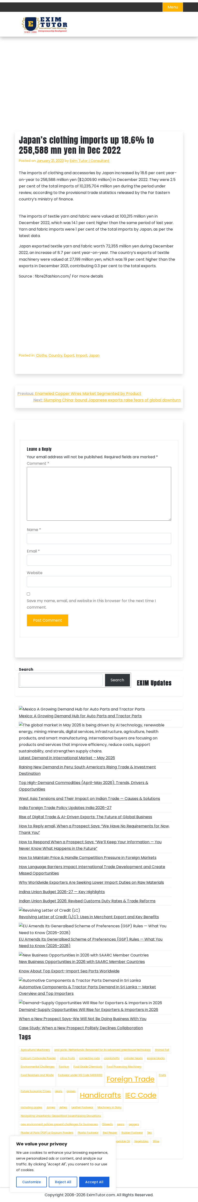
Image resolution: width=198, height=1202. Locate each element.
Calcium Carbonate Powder (38, 1058)
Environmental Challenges (38, 1067)
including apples (31, 1107)
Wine (156, 1141)
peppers (134, 1124)
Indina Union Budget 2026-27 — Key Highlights (62, 892)
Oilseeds (107, 1124)
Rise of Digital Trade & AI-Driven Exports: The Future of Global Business (85, 817)
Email (33, 551)
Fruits (162, 1075)
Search (117, 680)
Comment (38, 463)
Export (69, 355)
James (51, 1107)
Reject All (63, 1182)
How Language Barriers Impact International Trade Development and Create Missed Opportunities (92, 870)
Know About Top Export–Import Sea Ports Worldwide (69, 971)
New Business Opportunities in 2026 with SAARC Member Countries (82, 961)
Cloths (41, 355)
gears (58, 1091)
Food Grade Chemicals (87, 1067)
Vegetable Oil (121, 1141)
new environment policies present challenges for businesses (59, 1124)
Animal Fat (162, 1050)
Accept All (94, 1182)
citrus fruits (67, 1058)
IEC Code (140, 1095)
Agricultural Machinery (35, 1050)
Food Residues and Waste (37, 1075)
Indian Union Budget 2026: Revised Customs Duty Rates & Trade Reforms (87, 901)
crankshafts (112, 1058)
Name (34, 529)
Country (55, 355)
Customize (31, 1182)
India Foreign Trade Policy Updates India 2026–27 (65, 807)
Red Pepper (110, 1133)
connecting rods (89, 1058)
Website (34, 573)
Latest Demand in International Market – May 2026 (67, 758)
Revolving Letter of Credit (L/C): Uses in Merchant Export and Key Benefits (89, 917)
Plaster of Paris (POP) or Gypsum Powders (47, 1133)
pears (120, 1124)
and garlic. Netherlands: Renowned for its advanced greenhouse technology (102, 1050)
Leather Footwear (82, 1107)
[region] (63, 1164)
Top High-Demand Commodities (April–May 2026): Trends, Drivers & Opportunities (83, 786)
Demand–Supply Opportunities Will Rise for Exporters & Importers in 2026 (88, 1009)
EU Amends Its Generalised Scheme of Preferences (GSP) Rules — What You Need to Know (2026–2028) (91, 942)
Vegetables (141, 1141)
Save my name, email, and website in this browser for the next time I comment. (91, 604)
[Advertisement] (99, 95)
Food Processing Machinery (124, 1067)
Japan (94, 355)
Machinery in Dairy (109, 1107)
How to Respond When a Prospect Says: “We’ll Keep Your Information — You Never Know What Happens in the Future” (90, 845)
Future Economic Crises (36, 1091)
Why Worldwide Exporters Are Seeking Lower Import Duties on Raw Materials (91, 882)
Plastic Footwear (88, 1133)
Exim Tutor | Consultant (89, 160)
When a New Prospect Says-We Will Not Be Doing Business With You (82, 1019)
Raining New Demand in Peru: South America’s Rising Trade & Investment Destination (87, 770)
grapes (71, 1091)
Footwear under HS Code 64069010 (80, 1075)
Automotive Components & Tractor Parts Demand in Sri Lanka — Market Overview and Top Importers (87, 990)
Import (81, 355)
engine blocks (156, 1058)
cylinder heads (133, 1058)
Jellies (63, 1107)
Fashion (64, 1067)
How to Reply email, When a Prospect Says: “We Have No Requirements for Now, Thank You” (94, 829)
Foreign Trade (131, 1079)
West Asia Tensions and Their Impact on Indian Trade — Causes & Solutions (89, 798)
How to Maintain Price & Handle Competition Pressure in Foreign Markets (87, 857)
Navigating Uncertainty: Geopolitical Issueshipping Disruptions (61, 1116)
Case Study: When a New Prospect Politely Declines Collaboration (81, 1028)
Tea (149, 1133)
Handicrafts (100, 1095)
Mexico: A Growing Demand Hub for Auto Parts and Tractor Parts (80, 716)
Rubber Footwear (132, 1133)
